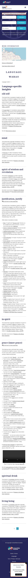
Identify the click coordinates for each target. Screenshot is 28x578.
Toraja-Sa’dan (6, 110)
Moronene (5, 360)
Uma (4, 250)
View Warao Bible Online (8, 66)
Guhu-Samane (6, 242)
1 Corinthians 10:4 (12, 479)
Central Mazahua (7, 237)
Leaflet (13, 59)
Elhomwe (5, 152)
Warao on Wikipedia (7, 63)
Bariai (13, 431)
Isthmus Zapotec (7, 294)
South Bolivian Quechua (19, 370)
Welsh (21, 436)
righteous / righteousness (11, 274)
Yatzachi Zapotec (19, 376)
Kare (15, 402)
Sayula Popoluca (7, 292)
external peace (6, 436)
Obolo (4, 283)
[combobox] (9, 28)
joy (22, 357)
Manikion (5, 279)
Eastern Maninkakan (16, 359)
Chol (14, 381)
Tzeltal (4, 261)
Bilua (4, 223)
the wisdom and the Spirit (18, 191)
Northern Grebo (17, 372)
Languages (14, 556)
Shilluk (12, 404)
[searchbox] (9, 28)
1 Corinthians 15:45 (12, 504)
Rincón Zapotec (6, 240)
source (21, 464)
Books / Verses (14, 553)
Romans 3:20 (16, 223)
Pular (9, 365)
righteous (15, 226)
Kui (4, 286)
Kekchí (13, 396)
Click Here (18, 574)
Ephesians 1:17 (11, 175)
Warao (4, 118)
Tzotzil (10, 207)
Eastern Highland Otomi (15, 422)
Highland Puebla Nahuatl (9, 231)
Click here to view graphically (11, 201)
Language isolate (6, 82)
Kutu (13, 365)
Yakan (4, 253)
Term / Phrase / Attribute (14, 559)
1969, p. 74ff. (9, 124)
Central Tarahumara (8, 296)
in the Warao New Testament (13, 312)
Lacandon (6, 375)
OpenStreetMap (19, 59)
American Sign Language (8, 444)
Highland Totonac (7, 291)
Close (26, 563)
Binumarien (20, 360)
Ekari (4, 257)
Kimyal (11, 420)
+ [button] (3, 49)
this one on (17, 468)
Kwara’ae (5, 266)
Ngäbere (15, 388)
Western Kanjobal (7, 232)
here (3, 105)
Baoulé (14, 357)
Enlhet (15, 99)
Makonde (5, 271)
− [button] (3, 51)
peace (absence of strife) (12, 467)
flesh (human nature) (11, 130)
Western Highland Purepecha (10, 228)
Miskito (13, 410)
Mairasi (5, 247)
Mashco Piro (16, 412)
